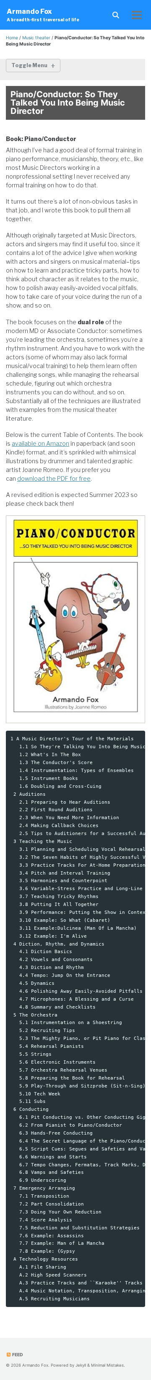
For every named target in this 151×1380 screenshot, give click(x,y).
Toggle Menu (29, 65)
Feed (17, 1354)
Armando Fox (43, 15)
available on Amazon (40, 443)
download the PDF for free (54, 478)
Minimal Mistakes (107, 1365)
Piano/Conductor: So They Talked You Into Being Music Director (67, 102)
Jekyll (81, 1365)
